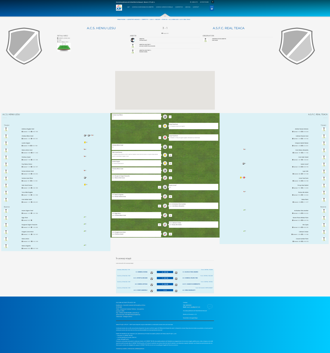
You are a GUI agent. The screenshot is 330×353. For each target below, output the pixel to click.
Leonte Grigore (26, 143)
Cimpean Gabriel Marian (301, 143)
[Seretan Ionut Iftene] (6, 178)
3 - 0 (165, 290)
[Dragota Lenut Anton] (6, 232)
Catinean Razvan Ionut (302, 136)
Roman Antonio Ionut (28, 171)
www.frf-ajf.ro (120, 324)
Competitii (145, 19)
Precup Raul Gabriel (303, 185)
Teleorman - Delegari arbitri (124, 316)
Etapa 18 (164, 19)
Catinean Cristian (176, 223)
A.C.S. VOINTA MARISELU (140, 290)
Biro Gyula (305, 224)
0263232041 (188, 305)
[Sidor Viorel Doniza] (6, 185)
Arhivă (187, 7)
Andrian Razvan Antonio (301, 129)
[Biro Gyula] (324, 225)
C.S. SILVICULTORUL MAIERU (190, 272)
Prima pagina (121, 19)
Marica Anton (25, 239)
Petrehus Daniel (26, 157)
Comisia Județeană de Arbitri (143, 7)
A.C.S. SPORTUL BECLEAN (140, 278)
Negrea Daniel (143, 52)
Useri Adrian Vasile (27, 199)
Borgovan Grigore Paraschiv (29, 224)
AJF (128, 7)
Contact (196, 7)
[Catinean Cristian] (324, 232)
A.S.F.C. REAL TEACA (228, 28)
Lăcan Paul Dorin (173, 124)
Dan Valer (215, 40)
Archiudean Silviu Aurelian (179, 204)
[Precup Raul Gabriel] (324, 185)
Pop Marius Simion (27, 164)
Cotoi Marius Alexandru (178, 206)
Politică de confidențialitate (136, 348)
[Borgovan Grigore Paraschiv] (6, 225)
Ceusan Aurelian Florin (302, 239)
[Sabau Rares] (324, 199)
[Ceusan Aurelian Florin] (324, 239)
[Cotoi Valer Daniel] (324, 157)
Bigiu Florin (25, 217)
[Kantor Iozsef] (324, 164)
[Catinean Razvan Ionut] (324, 136)
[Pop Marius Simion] (6, 164)
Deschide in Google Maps (190, 318)
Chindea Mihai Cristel (27, 136)
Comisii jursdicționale (164, 7)
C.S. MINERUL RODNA (141, 272)
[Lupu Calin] (324, 171)
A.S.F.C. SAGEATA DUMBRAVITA (191, 284)
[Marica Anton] (6, 239)
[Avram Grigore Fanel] (6, 211)
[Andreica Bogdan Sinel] (6, 129)
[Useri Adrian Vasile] (6, 199)
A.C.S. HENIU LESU (101, 28)
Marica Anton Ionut (27, 150)
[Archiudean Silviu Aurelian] (324, 211)
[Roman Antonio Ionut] (6, 171)
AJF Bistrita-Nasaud (133, 19)
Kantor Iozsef (172, 185)
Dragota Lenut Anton (28, 231)
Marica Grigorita (26, 246)
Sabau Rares (304, 199)
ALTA (212, 8)
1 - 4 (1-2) (165, 278)
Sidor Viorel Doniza (27, 185)
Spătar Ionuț (143, 40)
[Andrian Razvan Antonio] (324, 129)
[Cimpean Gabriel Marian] (324, 143)
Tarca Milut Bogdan (27, 192)
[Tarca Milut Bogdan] (6, 192)
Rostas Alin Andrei (177, 224)
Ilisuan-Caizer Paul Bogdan (147, 46)
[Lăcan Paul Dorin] (324, 178)
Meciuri (157, 19)
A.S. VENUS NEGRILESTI (189, 290)
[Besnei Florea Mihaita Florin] (324, 218)
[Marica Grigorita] (6, 246)
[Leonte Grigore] (6, 143)
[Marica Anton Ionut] (6, 150)
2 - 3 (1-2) (165, 272)
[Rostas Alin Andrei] (324, 192)
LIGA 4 (151, 19)
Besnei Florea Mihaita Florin (300, 217)
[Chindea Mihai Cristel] (6, 136)
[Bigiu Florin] (6, 218)
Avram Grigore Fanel (27, 210)
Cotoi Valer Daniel (303, 157)
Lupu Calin (305, 171)
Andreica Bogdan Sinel (28, 129)
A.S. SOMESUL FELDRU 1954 (190, 278)
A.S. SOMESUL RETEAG (141, 284)
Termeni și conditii (121, 348)
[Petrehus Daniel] (6, 157)
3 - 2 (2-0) (165, 284)
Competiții (179, 7)
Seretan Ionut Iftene (27, 178)
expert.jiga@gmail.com (193, 307)
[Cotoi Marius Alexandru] (324, 150)
